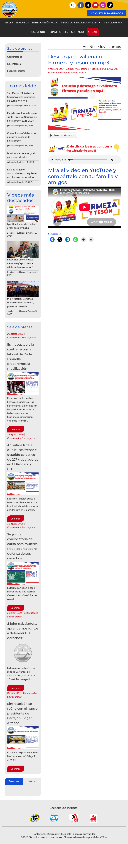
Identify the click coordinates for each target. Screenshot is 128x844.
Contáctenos (40, 833)
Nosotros (22, 22)
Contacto (77, 31)
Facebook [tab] (14, 781)
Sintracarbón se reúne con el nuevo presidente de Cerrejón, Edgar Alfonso (22, 713)
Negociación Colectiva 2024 (79, 22)
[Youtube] (95, 5)
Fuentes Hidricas (16, 70)
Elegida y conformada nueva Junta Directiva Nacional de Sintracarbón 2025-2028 (22, 117)
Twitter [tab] (32, 781)
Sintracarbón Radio (45, 22)
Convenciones (58, 31)
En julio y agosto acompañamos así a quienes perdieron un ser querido (22, 173)
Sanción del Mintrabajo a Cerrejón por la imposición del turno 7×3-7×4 (21, 97)
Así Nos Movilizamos (77, 68)
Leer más (15, 429)
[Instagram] (102, 5)
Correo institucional (59, 833)
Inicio (9, 22)
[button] (72, 5)
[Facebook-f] (80, 5)
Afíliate (93, 31)
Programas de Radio (59, 72)
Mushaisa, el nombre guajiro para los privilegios (22, 155)
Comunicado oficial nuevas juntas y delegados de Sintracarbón (21, 137)
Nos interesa (14, 63)
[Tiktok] (110, 5)
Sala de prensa (112, 22)
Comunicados (14, 56)
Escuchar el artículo (64, 135)
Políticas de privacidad (83, 833)
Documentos (38, 31)
